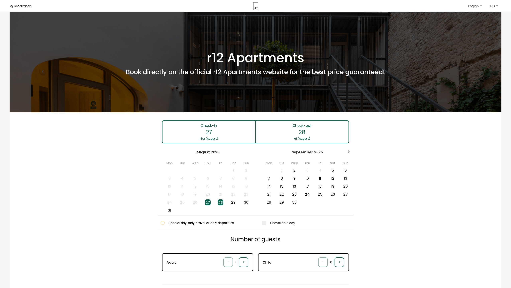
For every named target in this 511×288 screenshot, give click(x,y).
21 (268, 194)
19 (332, 186)
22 (281, 194)
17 (307, 186)
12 (332, 178)
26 (333, 194)
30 (246, 202)
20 (345, 186)
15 (281, 186)
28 (220, 202)
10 (307, 178)
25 (320, 194)
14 (269, 186)
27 (208, 202)
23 (294, 194)
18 (320, 186)
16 (294, 186)
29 (233, 202)
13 (345, 178)
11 (320, 178)
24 (307, 194)
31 (169, 210)
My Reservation (20, 6)
